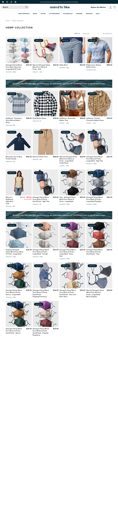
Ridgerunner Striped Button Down (93, 66)
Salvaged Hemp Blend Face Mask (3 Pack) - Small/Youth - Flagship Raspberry (41, 332)
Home (8, 21)
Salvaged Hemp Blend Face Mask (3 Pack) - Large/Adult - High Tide (94, 159)
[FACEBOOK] (3, 2)
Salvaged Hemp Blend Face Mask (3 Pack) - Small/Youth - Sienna (14, 331)
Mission (89, 14)
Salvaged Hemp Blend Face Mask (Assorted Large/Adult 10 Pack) (14, 67)
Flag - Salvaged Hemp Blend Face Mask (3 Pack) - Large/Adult (67, 199)
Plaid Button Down (39, 118)
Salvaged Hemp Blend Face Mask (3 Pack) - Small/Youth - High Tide (41, 199)
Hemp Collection (18, 21)
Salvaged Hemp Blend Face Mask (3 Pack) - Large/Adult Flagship (94, 199)
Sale (98, 14)
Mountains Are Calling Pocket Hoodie (14, 158)
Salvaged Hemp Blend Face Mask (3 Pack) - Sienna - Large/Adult (14, 292)
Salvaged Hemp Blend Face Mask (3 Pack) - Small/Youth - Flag (94, 252)
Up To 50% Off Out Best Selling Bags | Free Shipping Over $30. (59, 2)
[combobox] (15, 7)
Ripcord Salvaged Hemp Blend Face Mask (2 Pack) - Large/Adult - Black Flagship (95, 293)
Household (68, 14)
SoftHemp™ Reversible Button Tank (67, 119)
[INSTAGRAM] (7, 2)
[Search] (26, 7)
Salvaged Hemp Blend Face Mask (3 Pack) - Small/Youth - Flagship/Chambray (41, 293)
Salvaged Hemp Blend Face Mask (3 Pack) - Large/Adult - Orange (41, 252)
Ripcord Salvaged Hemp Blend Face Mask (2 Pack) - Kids (41, 67)
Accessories (54, 14)
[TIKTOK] (11, 2)
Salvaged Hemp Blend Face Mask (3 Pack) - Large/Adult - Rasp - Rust (67, 253)
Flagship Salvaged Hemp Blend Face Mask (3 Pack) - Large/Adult (14, 252)
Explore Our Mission (98, 7)
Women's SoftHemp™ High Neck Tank (10, 200)
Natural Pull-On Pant (40, 157)
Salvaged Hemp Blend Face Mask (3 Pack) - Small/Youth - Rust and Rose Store (67, 293)
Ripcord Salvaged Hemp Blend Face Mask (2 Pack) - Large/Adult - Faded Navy (68, 160)
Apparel (79, 14)
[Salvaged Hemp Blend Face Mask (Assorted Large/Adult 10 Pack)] (7, 76)
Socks (43, 14)
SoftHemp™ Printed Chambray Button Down (95, 119)
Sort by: (77, 33)
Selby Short (63, 65)
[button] (115, 7)
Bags (35, 14)
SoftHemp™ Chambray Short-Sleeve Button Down (14, 120)
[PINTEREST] (15, 2)
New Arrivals (24, 14)
